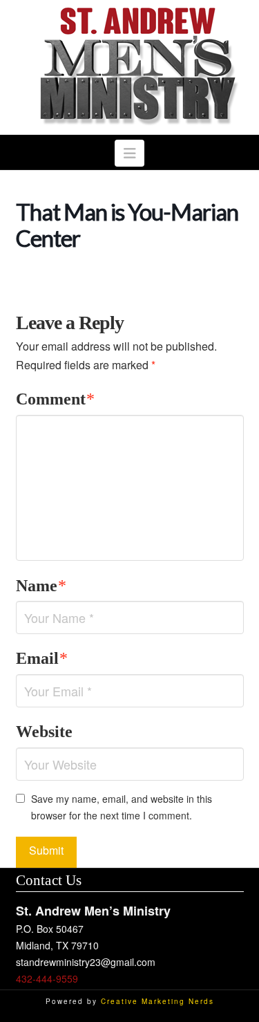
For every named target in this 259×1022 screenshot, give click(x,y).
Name (41, 586)
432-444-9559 (47, 978)
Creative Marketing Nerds (157, 1001)
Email (42, 658)
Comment (55, 399)
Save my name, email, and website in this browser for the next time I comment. (121, 807)
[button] (129, 153)
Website (44, 732)
